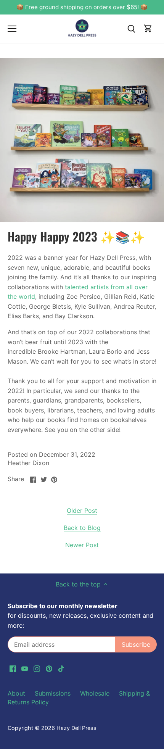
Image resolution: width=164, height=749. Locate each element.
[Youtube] (71, 423)
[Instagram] (83, 423)
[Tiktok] (107, 423)
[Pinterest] (95, 423)
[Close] (149, 314)
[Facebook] (58, 423)
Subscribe (121, 398)
